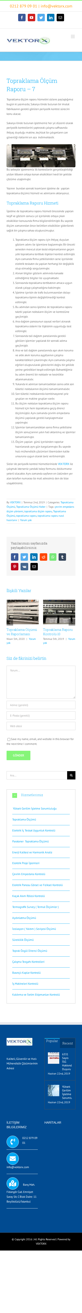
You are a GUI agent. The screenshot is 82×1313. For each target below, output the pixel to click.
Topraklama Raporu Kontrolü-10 (58, 632)
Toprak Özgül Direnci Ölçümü (29, 951)
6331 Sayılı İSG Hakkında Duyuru (67, 1061)
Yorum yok (26, 520)
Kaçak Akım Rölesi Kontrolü (28, 896)
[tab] (41, 795)
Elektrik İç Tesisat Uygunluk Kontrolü (33, 830)
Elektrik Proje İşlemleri (25, 863)
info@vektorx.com (56, 6)
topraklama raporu (26, 515)
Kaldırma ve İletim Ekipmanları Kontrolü (36, 994)
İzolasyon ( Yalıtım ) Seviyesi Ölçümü (34, 929)
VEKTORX (63, 464)
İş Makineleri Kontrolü (25, 984)
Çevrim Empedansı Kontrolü (28, 874)
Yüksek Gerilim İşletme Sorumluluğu (35, 808)
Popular (52, 1041)
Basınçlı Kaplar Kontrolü (26, 973)
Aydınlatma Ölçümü (24, 918)
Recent (67, 1043)
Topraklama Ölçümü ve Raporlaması (22, 632)
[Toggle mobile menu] (73, 36)
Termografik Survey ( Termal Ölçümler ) (35, 907)
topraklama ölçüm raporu (38, 511)
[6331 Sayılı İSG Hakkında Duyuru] (53, 1058)
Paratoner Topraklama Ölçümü (30, 841)
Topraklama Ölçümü (24, 819)
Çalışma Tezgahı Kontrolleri (28, 962)
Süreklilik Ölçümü (23, 940)
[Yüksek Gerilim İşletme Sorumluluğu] (53, 1090)
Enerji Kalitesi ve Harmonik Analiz (32, 852)
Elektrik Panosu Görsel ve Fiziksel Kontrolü (37, 885)
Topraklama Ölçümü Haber (30, 506)
